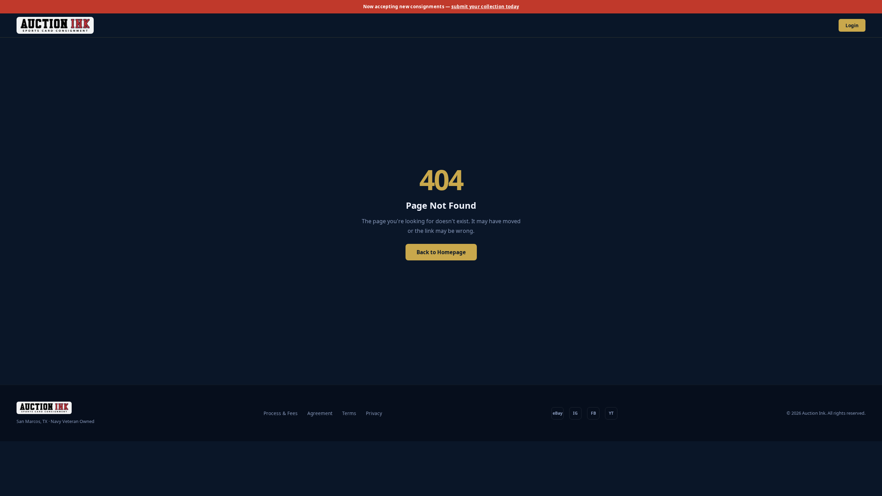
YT (611, 413)
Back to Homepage (441, 252)
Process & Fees (281, 413)
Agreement (319, 413)
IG (575, 413)
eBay (558, 413)
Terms (349, 413)
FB (593, 413)
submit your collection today (485, 6)
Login (852, 25)
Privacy (374, 413)
